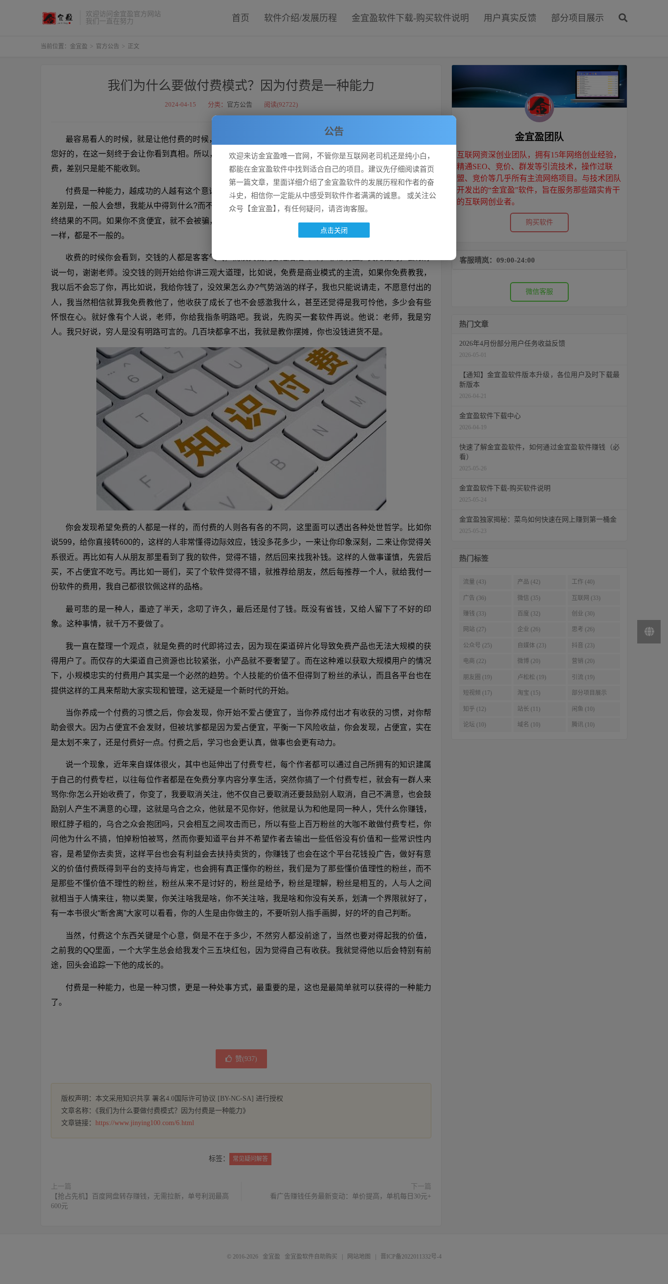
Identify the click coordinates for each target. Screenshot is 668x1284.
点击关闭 (334, 230)
